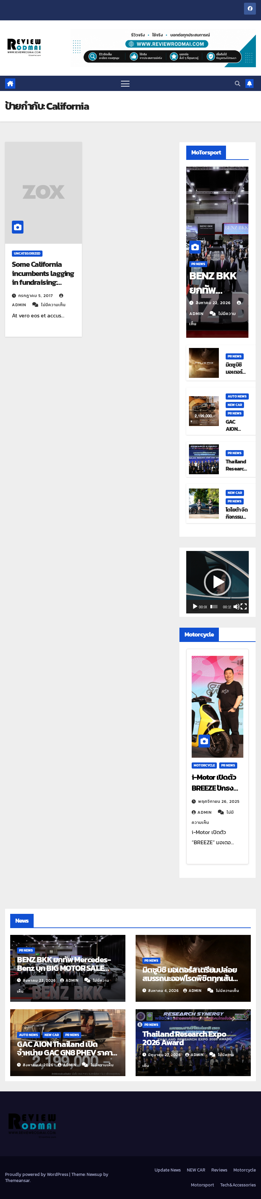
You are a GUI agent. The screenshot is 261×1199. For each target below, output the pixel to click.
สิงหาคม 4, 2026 (164, 990)
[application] (217, 582)
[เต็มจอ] (243, 606)
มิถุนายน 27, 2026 (165, 1054)
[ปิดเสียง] (236, 606)
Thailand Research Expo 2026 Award (184, 1038)
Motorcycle (204, 765)
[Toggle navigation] (125, 83)
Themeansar (17, 1180)
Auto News (237, 396)
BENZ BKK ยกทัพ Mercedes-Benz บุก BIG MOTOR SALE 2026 (63, 968)
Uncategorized (27, 253)
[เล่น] (195, 606)
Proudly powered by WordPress (37, 1174)
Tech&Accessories (238, 1185)
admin (205, 812)
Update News (168, 1170)
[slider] (214, 606)
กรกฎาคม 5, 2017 (36, 296)
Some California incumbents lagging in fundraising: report (43, 278)
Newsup (94, 1174)
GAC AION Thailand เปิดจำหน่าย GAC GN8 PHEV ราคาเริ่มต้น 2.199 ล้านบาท (64, 1052)
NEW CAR (235, 404)
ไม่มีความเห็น (53, 305)
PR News (198, 263)
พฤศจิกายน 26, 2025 (219, 801)
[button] (237, 83)
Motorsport (202, 1185)
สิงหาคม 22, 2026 (214, 303)
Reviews (219, 1170)
